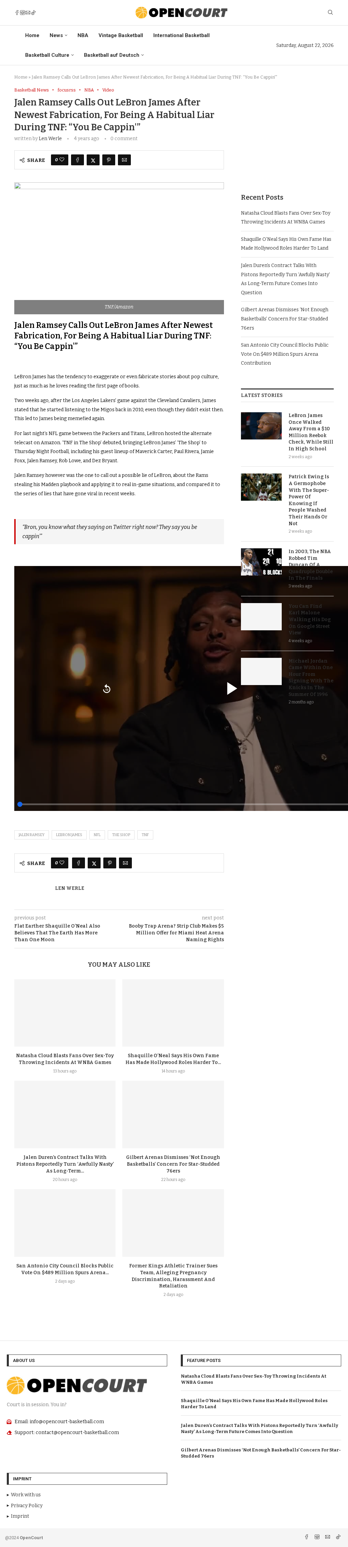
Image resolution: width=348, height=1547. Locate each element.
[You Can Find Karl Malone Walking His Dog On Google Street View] (261, 616)
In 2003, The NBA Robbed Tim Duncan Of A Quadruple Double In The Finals (311, 565)
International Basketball (181, 35)
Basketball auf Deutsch (111, 55)
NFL (97, 835)
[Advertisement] (287, 129)
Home (32, 35)
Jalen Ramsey (32, 835)
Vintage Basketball (121, 35)
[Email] (28, 12)
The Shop (121, 835)
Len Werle (50, 139)
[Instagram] (22, 12)
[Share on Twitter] (93, 159)
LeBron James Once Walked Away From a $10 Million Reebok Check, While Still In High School (311, 432)
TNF (145, 835)
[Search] (330, 13)
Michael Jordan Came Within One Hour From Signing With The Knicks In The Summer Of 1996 (311, 677)
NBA (82, 35)
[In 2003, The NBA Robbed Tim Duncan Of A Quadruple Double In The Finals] (261, 562)
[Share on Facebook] (77, 159)
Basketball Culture (47, 55)
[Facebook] (17, 12)
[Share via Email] (124, 159)
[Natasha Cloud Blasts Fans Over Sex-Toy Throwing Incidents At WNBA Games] (65, 1013)
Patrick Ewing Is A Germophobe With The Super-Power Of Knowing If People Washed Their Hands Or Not (309, 500)
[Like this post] (61, 159)
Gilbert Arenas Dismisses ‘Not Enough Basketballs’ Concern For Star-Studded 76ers (173, 1164)
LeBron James (69, 835)
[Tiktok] (33, 12)
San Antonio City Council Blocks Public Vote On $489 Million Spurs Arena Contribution (285, 354)
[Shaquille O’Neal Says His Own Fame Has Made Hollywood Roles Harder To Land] (173, 1013)
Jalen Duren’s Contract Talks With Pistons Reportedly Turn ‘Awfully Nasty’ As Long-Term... (65, 1164)
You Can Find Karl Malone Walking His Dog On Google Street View (310, 619)
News (56, 35)
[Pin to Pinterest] (108, 159)
